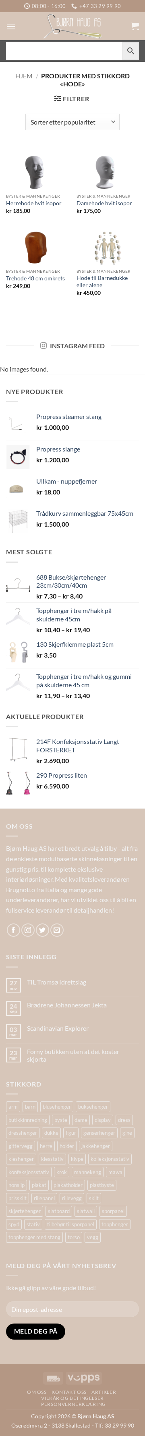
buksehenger (93, 1106)
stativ (33, 1224)
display (103, 1120)
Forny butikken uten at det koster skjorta (73, 1055)
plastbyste (102, 1185)
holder (67, 1146)
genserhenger (99, 1133)
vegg (92, 1237)
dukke (51, 1133)
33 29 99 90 (119, 1425)
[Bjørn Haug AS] (72, 26)
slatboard (59, 1211)
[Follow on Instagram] (28, 930)
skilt (94, 1198)
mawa (115, 1172)
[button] (11, 26)
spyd (13, 1224)
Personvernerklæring (73, 1404)
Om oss (37, 1392)
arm (13, 1106)
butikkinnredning (27, 1120)
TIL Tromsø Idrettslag (56, 982)
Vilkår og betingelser (72, 1398)
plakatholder (68, 1185)
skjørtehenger (24, 1211)
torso (74, 1237)
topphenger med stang (34, 1237)
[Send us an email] (57, 930)
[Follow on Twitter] (42, 930)
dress (124, 1120)
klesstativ (52, 1159)
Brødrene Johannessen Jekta (67, 1005)
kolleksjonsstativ (110, 1159)
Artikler (103, 1392)
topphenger (115, 1224)
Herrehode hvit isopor (34, 203)
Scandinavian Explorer (58, 1028)
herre (46, 1146)
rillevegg (72, 1198)
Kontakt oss (69, 1392)
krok (61, 1172)
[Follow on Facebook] (13, 930)
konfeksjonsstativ (28, 1172)
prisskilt (17, 1198)
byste (60, 1120)
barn (30, 1106)
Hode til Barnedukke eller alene (102, 281)
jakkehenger (95, 1146)
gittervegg (20, 1146)
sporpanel (113, 1211)
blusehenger (57, 1106)
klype (77, 1159)
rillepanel (44, 1198)
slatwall (86, 1211)
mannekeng (87, 1172)
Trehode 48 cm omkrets (35, 278)
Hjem (24, 76)
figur (71, 1133)
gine (127, 1133)
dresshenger (22, 1133)
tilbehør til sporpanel (70, 1224)
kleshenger (21, 1159)
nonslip (16, 1185)
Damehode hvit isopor (104, 203)
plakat (39, 1185)
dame (81, 1120)
